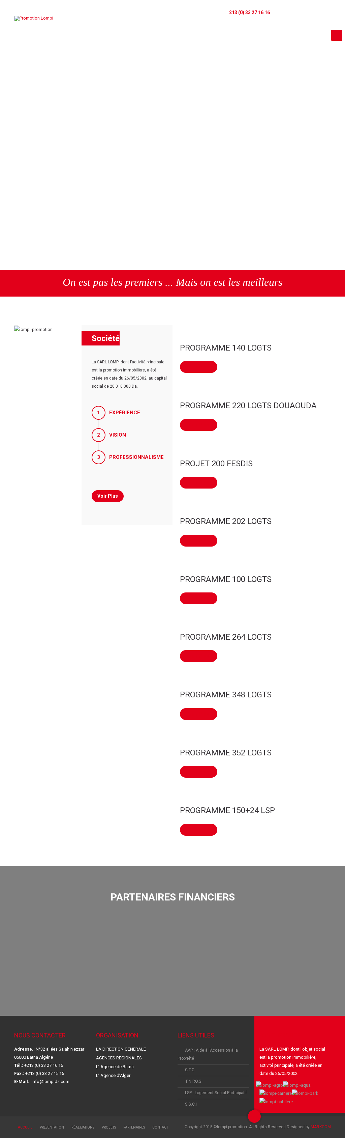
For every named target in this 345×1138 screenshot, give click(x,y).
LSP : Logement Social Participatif (216, 1092)
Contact (160, 1127)
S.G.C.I (191, 1104)
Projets (109, 1127)
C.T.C (189, 1069)
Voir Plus (198, 366)
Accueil (25, 1127)
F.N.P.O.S (193, 1081)
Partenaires (134, 1127)
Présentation (52, 1127)
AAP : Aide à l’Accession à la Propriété (208, 1054)
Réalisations (82, 1127)
